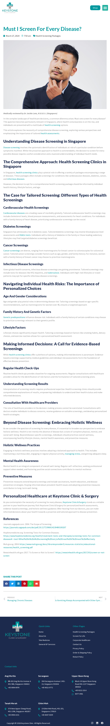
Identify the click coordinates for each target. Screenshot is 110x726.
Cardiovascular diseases (14, 213)
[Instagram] (92, 723)
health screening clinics (27, 172)
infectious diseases (15, 179)
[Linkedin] (97, 723)
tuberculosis (53, 272)
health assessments (50, 133)
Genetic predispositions (14, 317)
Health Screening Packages (48, 35)
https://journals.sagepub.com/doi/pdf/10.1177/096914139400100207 (34, 527)
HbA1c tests (25, 235)
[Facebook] (102, 723)
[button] (105, 8)
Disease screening (11, 147)
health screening (52, 125)
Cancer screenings (11, 250)
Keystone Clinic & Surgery (74, 502)
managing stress (72, 453)
